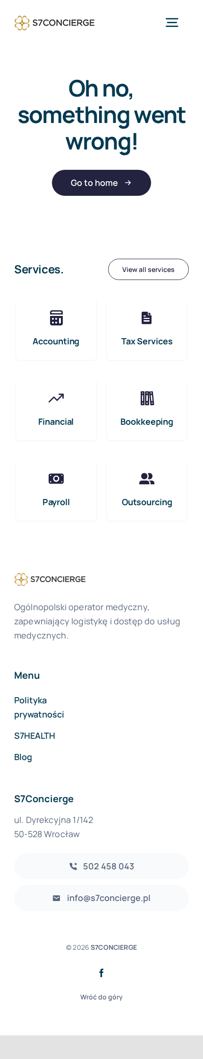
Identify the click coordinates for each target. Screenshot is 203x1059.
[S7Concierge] (54, 15)
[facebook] (101, 973)
